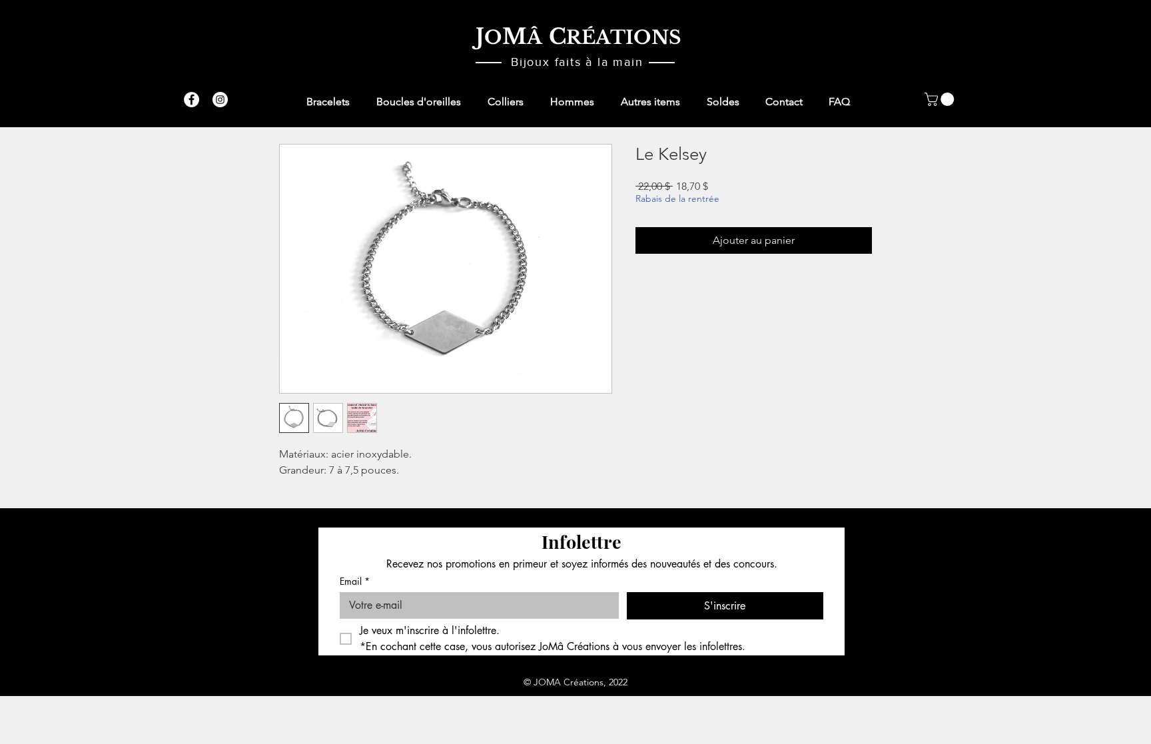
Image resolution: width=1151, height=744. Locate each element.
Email (355, 581)
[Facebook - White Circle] (191, 99)
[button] (941, 99)
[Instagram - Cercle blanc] (220, 99)
